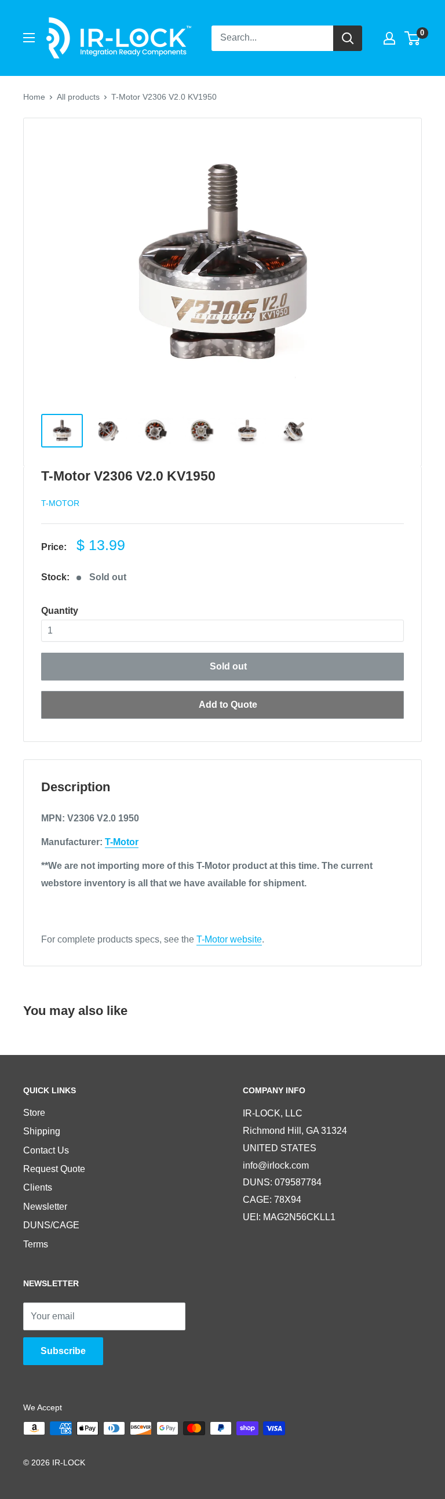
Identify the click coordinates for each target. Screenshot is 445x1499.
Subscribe (63, 1351)
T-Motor (60, 503)
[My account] (389, 38)
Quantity (59, 611)
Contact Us (46, 1150)
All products (78, 96)
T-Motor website (229, 939)
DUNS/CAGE (51, 1225)
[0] (413, 38)
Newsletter (45, 1206)
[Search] (347, 38)
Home (34, 96)
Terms (35, 1244)
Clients (37, 1187)
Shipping (41, 1131)
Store (34, 1113)
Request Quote (54, 1169)
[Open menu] (29, 37)
